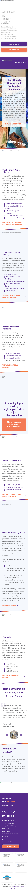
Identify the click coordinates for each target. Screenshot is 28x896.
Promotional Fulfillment (13, 489)
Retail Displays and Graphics (15, 288)
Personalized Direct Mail (13, 356)
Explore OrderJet (9, 605)
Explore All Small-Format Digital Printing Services (12, 223)
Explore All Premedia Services (10, 677)
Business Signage (11, 274)
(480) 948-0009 (11, 801)
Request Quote (14, 44)
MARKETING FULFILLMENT (10, 834)
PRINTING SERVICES (8, 820)
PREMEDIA (5, 836)
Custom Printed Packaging (14, 215)
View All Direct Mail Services (10, 366)
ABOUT (4, 839)
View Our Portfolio (7, 842)
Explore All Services (13, 124)
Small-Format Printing (9, 823)
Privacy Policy (16, 886)
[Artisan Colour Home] (8, 3)
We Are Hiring (10, 846)
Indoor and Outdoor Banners (15, 281)
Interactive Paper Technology (15, 218)
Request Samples (14, 49)
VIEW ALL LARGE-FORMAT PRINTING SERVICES (11, 296)
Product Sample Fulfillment (14, 487)
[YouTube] (12, 816)
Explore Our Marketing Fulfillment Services (11, 495)
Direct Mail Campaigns (13, 353)
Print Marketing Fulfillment (14, 485)
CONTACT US (6, 798)
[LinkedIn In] (3, 816)
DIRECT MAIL (6, 831)
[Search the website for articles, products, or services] (21, 3)
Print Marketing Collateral (14, 204)
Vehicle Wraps (10, 291)
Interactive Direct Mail (13, 358)
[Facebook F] (8, 816)
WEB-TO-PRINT (6, 828)
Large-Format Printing (9, 826)
